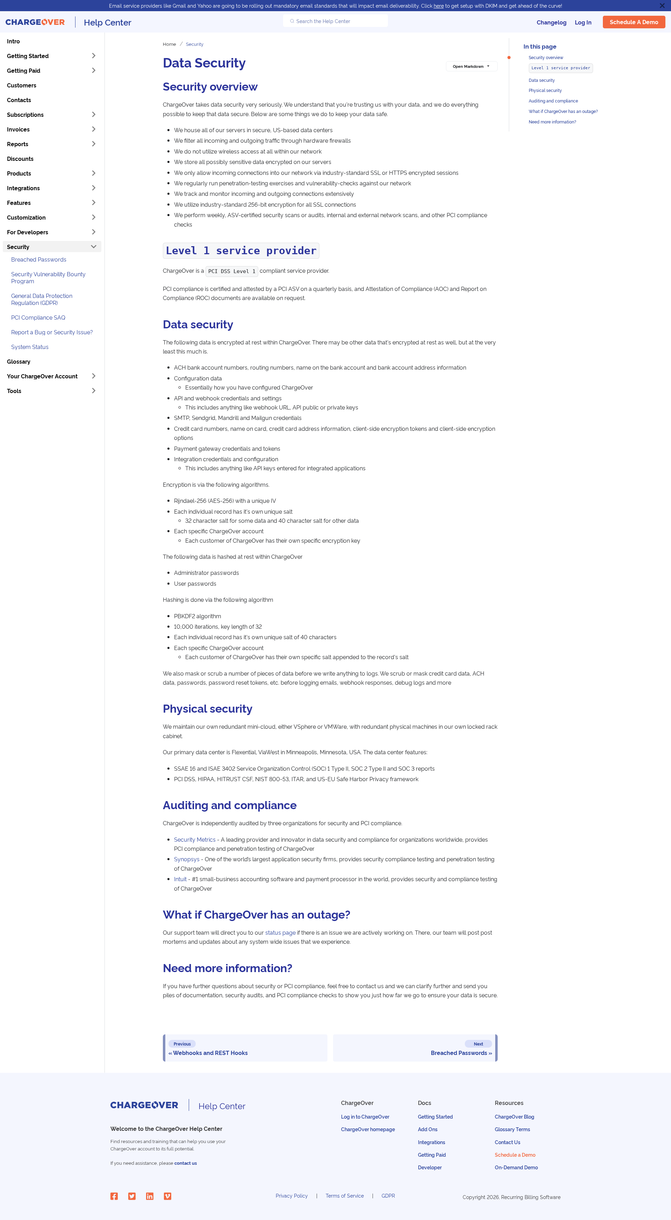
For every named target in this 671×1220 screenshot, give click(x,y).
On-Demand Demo (516, 1167)
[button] (52, 217)
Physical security (545, 90)
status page (280, 932)
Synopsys (187, 859)
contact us (185, 1163)
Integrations (431, 1142)
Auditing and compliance (553, 101)
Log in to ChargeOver (365, 1116)
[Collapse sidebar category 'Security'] (93, 246)
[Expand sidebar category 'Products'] (93, 173)
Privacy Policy (292, 1195)
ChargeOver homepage (368, 1129)
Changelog (552, 22)
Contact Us (507, 1142)
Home (169, 44)
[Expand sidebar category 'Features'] (93, 202)
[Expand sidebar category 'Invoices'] (93, 129)
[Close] (662, 5)
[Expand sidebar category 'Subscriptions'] (93, 114)
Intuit (180, 879)
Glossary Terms (512, 1129)
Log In (583, 22)
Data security (542, 80)
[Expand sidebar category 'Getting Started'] (93, 55)
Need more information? (552, 121)
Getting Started (435, 1116)
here (439, 5)
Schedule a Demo (634, 22)
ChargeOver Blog (514, 1116)
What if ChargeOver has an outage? (563, 111)
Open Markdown (468, 66)
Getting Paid (432, 1154)
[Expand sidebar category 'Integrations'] (93, 187)
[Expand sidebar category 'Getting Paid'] (93, 70)
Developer (430, 1167)
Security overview (546, 57)
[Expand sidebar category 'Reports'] (93, 143)
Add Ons (428, 1129)
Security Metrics (195, 839)
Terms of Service (345, 1195)
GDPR (388, 1195)
